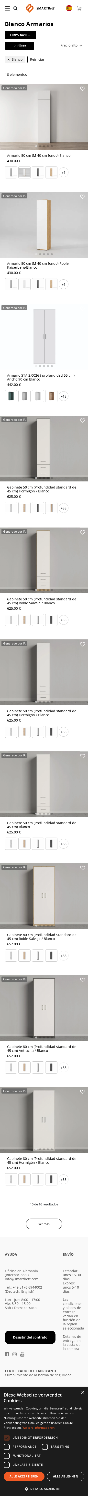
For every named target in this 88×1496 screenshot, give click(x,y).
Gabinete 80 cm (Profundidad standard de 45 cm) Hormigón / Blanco (41, 1160)
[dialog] (44, 1441)
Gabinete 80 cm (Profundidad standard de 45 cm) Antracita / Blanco (41, 1048)
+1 (64, 172)
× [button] (82, 1392)
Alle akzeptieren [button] (24, 1476)
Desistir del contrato (30, 1337)
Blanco (16, 59)
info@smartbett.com (21, 1279)
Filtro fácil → (20, 35)
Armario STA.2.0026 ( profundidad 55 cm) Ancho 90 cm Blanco (41, 377)
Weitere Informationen (38, 1428)
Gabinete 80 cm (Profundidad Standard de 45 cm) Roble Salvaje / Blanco (42, 936)
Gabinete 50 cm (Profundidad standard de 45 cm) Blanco (41, 825)
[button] (44, 1488)
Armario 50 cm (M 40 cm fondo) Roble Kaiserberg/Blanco (38, 265)
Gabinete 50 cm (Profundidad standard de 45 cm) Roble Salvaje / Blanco (41, 601)
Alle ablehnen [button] (65, 1476)
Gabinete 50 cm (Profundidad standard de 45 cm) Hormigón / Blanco (41, 489)
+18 (63, 396)
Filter (21, 45)
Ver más (44, 1224)
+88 (63, 508)
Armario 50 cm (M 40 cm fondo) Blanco (38, 155)
